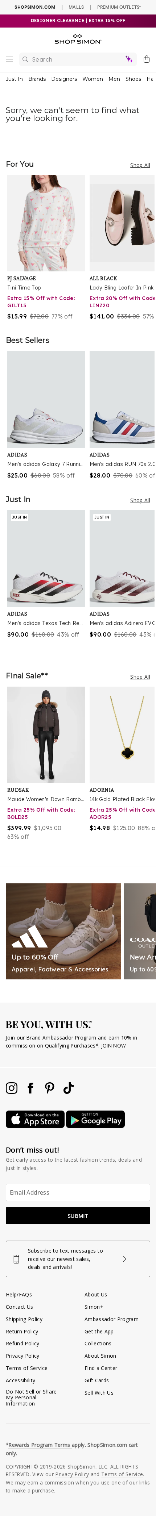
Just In (14, 79)
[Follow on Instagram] (12, 1091)
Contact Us (19, 1306)
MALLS (76, 7)
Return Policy (22, 1331)
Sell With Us (99, 1392)
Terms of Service (27, 1368)
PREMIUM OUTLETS (119, 7)
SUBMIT (78, 1215)
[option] (48, 248)
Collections (98, 1343)
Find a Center (101, 1368)
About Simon (100, 1355)
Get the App (99, 1331)
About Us (96, 1294)
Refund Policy (22, 1343)
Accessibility (20, 1380)
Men (114, 79)
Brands (37, 79)
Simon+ (94, 1306)
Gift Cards (97, 1380)
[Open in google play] (95, 1126)
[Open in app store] (36, 1126)
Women (92, 79)
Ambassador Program (112, 1319)
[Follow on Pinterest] (50, 1091)
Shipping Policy (24, 1319)
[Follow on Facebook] (31, 1091)
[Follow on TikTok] (68, 1091)
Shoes (133, 79)
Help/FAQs (19, 1294)
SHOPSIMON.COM (35, 7)
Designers (64, 79)
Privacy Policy (23, 1355)
